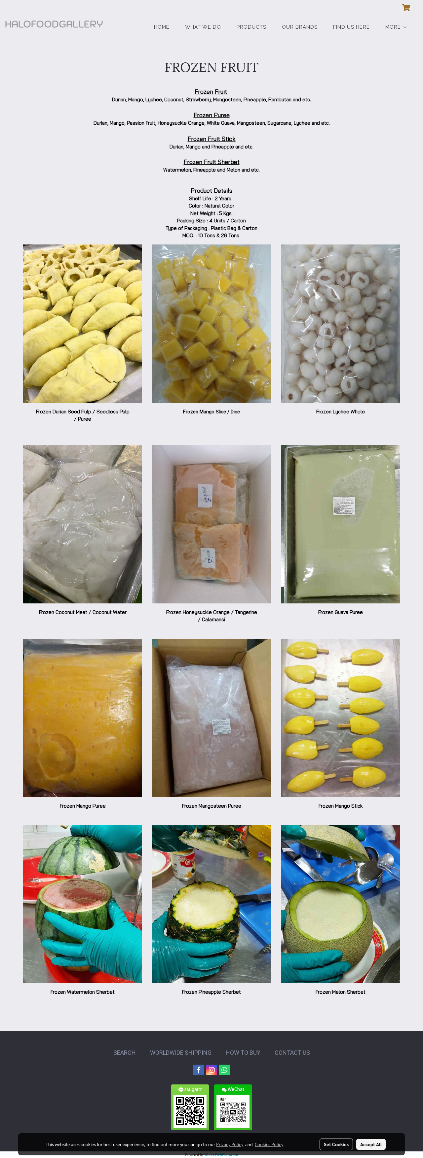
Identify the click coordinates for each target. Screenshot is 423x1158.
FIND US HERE (351, 27)
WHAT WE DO (203, 27)
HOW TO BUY (243, 1052)
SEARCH (124, 1052)
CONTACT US (292, 1052)
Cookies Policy (269, 1144)
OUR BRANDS (300, 27)
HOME (162, 27)
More (394, 27)
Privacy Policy (229, 1144)
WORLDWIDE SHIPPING (181, 1052)
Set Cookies (336, 1144)
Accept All (371, 1144)
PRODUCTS (251, 27)
